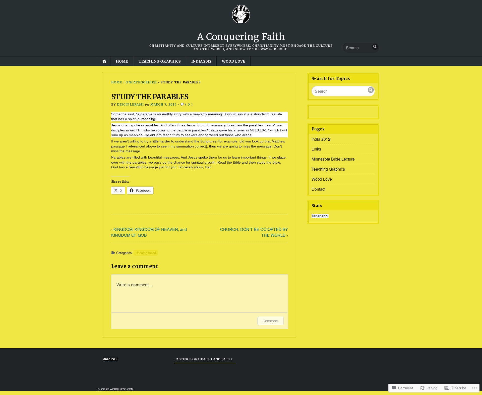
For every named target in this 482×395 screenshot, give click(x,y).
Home (122, 61)
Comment (270, 321)
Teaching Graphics (160, 61)
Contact (318, 189)
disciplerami (130, 104)
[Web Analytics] (320, 216)
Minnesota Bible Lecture (333, 159)
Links (316, 149)
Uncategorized (141, 82)
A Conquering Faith (241, 36)
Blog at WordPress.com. (116, 389)
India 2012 (201, 61)
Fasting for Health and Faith (203, 359)
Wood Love (233, 61)
